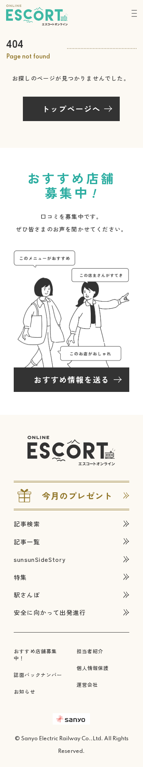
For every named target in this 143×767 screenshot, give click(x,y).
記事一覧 (27, 541)
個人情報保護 (93, 668)
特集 (20, 577)
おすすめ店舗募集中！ (35, 654)
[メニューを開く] (134, 13)
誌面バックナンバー (38, 674)
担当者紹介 (90, 651)
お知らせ (24, 691)
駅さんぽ (27, 595)
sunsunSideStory (40, 559)
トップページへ (71, 108)
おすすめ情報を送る (71, 379)
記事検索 (27, 523)
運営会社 (87, 684)
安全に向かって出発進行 (50, 612)
